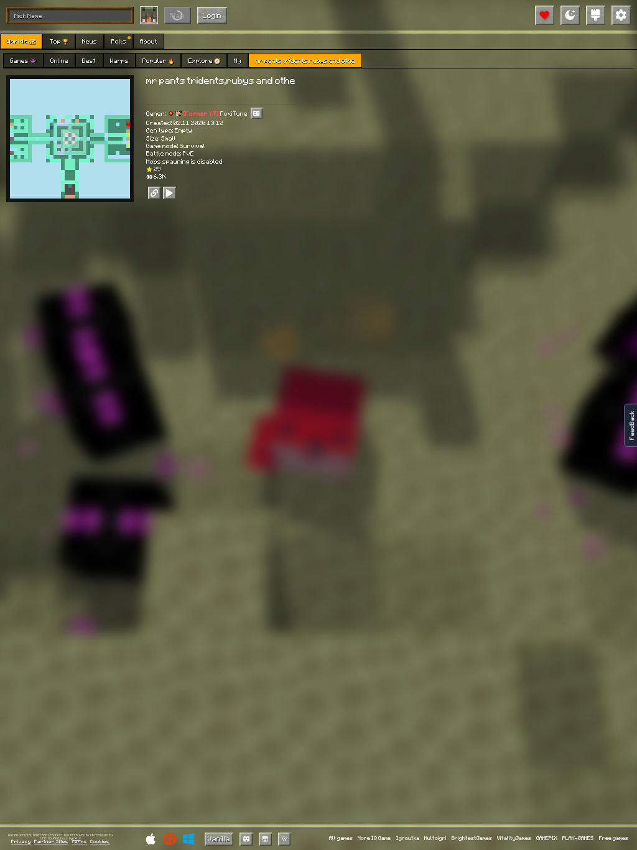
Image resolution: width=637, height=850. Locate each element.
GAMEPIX (546, 838)
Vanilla (219, 838)
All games (341, 838)
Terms (79, 842)
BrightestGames (472, 838)
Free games (613, 838)
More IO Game (374, 838)
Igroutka (407, 838)
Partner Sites (51, 842)
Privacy (21, 842)
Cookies (99, 842)
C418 (77, 838)
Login (212, 15)
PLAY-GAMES (577, 838)
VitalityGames (514, 838)
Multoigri (435, 838)
